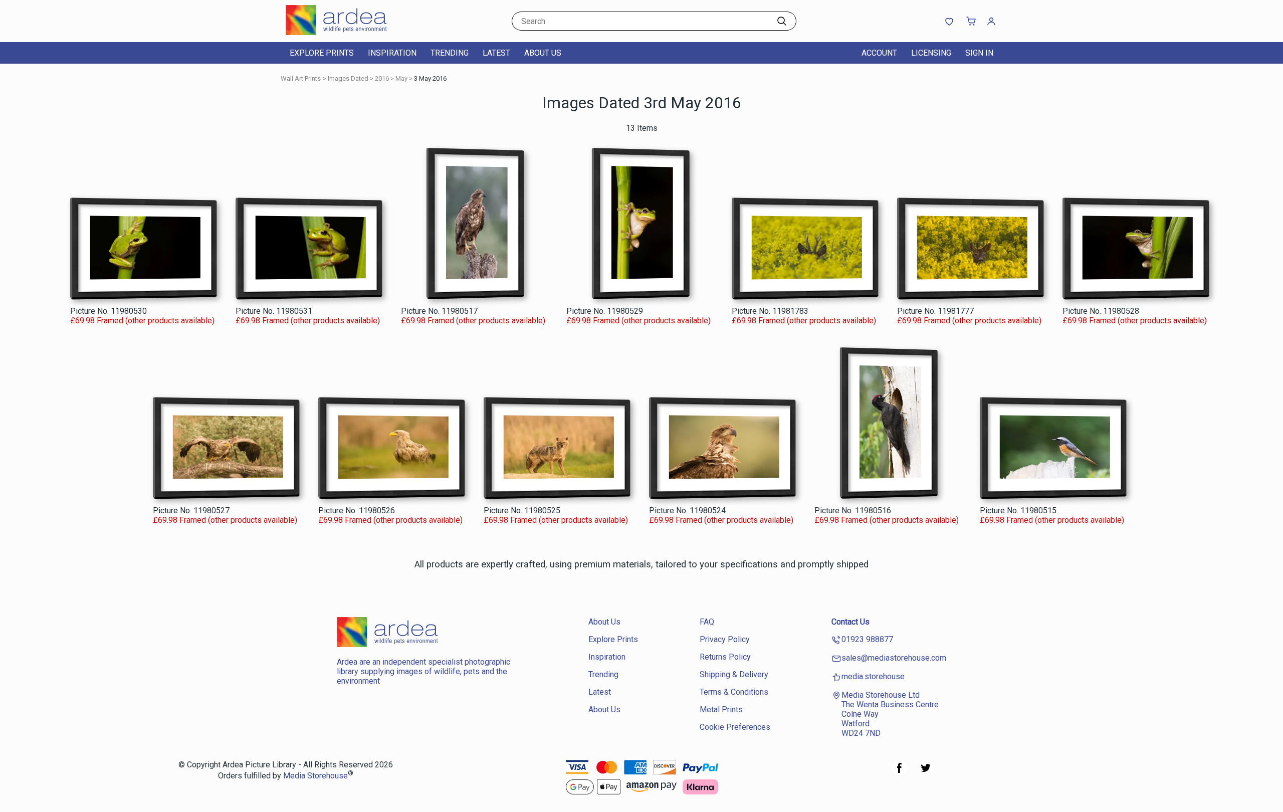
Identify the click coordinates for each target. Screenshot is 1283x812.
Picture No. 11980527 (191, 510)
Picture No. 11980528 (1100, 311)
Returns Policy (725, 657)
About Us (542, 53)
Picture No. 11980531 (274, 311)
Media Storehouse (315, 776)
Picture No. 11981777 (935, 311)
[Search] (782, 21)
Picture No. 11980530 (108, 311)
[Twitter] (926, 773)
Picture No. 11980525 (522, 510)
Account (879, 53)
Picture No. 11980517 (439, 311)
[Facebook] (900, 773)
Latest (496, 53)
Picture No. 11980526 (356, 510)
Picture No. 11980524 (687, 510)
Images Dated (348, 78)
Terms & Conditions (734, 692)
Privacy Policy (725, 639)
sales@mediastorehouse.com (893, 658)
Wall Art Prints (301, 78)
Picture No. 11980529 (604, 311)
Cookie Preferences (735, 727)
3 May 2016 (430, 78)
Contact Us (850, 622)
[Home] (348, 32)
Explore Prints (322, 53)
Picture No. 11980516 (852, 510)
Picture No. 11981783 (770, 311)
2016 (382, 78)
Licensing (931, 53)
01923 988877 (867, 639)
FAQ (707, 622)
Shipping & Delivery (734, 674)
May (401, 78)
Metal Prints (721, 709)
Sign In (979, 53)
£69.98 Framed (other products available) (142, 320)
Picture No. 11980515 (1018, 510)
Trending (450, 53)
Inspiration (392, 53)
